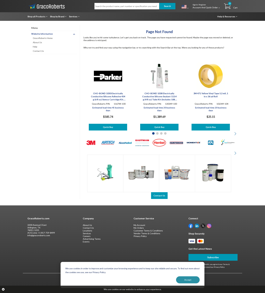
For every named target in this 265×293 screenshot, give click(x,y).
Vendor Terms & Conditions (147, 233)
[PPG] (210, 142)
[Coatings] (213, 172)
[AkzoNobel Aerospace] (125, 142)
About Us (37, 42)
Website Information (42, 33)
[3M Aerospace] (90, 142)
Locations (87, 230)
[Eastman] (142, 142)
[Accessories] (105, 172)
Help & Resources (226, 16)
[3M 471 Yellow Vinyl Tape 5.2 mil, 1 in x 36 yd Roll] (211, 75)
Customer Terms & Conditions (148, 230)
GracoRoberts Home (43, 38)
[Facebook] (190, 225)
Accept (187, 279)
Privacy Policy (140, 236)
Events (86, 241)
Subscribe (213, 257)
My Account (139, 225)
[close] (3, 289)
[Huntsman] (176, 142)
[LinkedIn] (197, 225)
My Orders (139, 228)
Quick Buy (108, 127)
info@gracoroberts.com (38, 235)
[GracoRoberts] (46, 6)
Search (167, 6)
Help (35, 46)
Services (73, 16)
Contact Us (38, 51)
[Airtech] (108, 142)
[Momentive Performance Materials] (193, 142)
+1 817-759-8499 (46, 232)
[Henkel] (159, 142)
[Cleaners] (177, 172)
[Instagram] (209, 225)
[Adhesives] (141, 172)
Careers (86, 236)
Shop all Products (36, 16)
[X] (203, 225)
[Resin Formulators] (227, 142)
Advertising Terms (92, 239)
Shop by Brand (57, 16)
